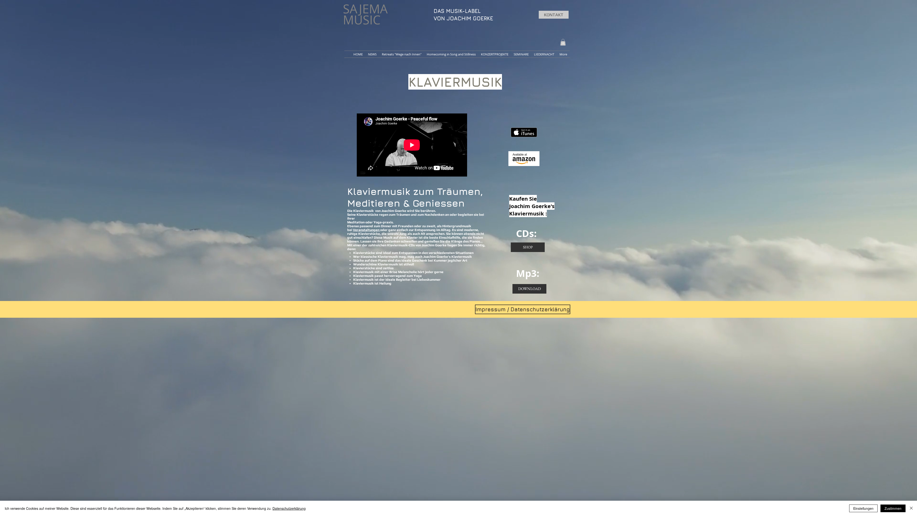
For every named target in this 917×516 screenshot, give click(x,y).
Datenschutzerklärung (289, 508)
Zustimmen (893, 508)
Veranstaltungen (366, 230)
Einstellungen (863, 508)
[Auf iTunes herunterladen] (524, 132)
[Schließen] (911, 508)
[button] (563, 42)
